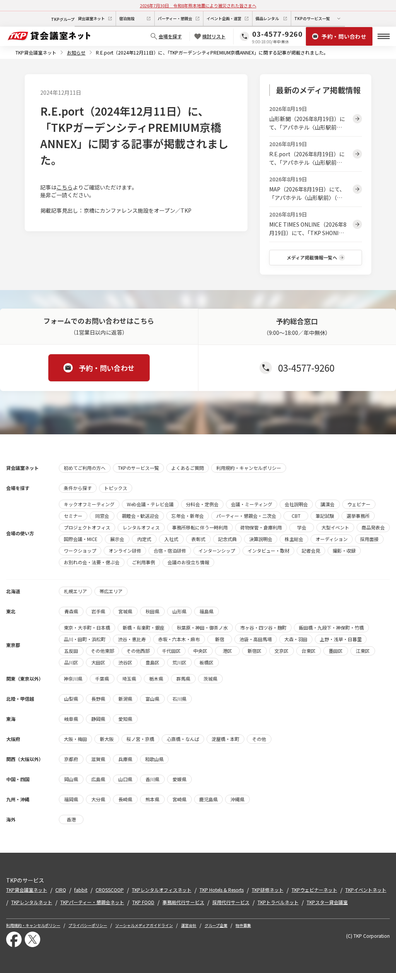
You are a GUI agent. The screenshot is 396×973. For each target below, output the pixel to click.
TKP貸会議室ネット (35, 52)
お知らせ (76, 52)
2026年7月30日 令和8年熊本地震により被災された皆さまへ (198, 5)
